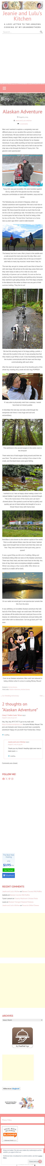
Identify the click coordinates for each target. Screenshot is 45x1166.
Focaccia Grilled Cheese (30, 905)
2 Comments (24, 124)
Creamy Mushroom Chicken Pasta (26, 898)
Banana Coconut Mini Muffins (32, 891)
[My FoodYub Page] (22, 1047)
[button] (4, 88)
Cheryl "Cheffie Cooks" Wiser (12, 715)
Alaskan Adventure (14, 689)
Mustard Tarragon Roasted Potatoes (21, 902)
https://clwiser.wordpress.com (12, 724)
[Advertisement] (22, 60)
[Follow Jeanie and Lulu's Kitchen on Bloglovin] (11, 1089)
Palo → (42, 696)
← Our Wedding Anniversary (10, 696)
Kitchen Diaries (12, 687)
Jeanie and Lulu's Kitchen (22, 16)
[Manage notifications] (40, 1161)
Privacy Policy (7, 1120)
